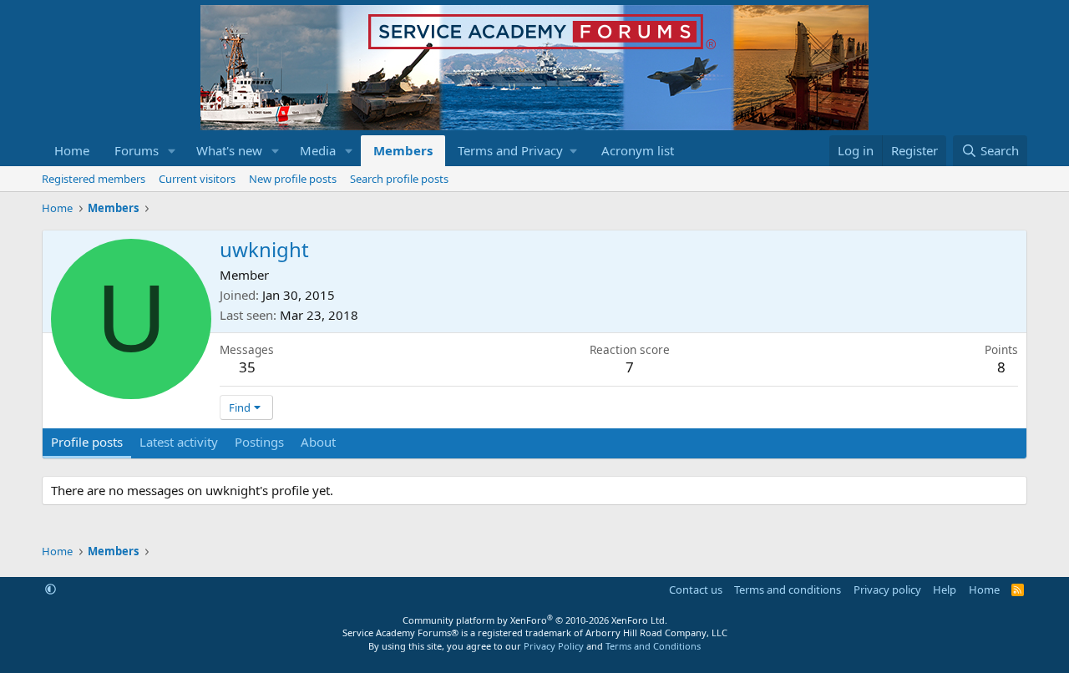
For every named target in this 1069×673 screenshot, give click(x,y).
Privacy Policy (554, 646)
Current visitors (197, 178)
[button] (172, 150)
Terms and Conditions (653, 646)
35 (247, 367)
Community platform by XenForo (535, 620)
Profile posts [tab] (87, 441)
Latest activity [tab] (178, 441)
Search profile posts (399, 178)
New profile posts (293, 178)
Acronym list (637, 150)
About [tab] (318, 441)
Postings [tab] (259, 441)
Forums (136, 150)
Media (318, 150)
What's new (229, 150)
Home (71, 150)
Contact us (695, 589)
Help (944, 589)
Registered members (93, 178)
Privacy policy (887, 589)
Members (403, 150)
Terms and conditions (787, 589)
